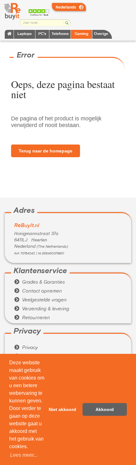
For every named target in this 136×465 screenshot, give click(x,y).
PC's (42, 34)
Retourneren (32, 318)
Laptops (24, 34)
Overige (101, 34)
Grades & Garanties (39, 282)
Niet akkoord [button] (62, 409)
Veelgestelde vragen (40, 300)
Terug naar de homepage (45, 150)
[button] (23, 455)
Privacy (26, 348)
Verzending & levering (41, 309)
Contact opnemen (38, 291)
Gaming (81, 34)
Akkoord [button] (105, 409)
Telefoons (60, 34)
